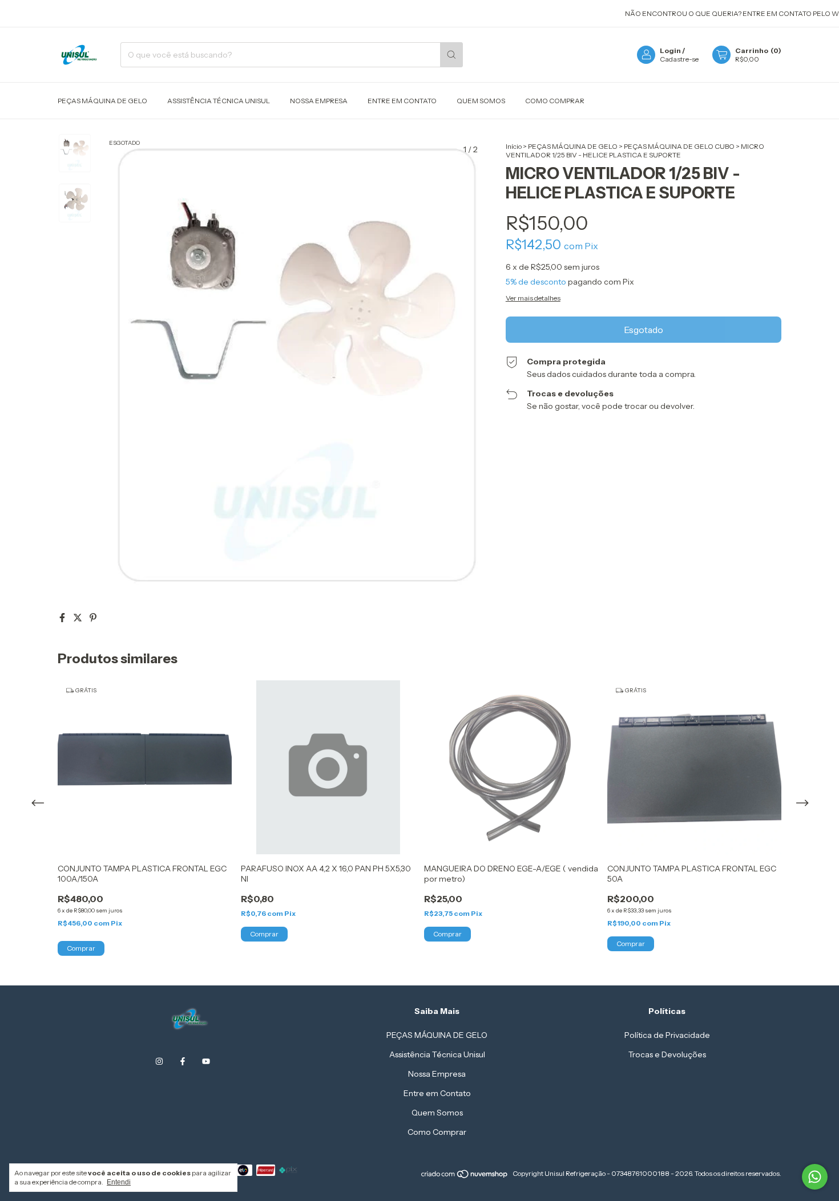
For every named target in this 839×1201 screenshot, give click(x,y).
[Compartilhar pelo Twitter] (78, 617)
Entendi (119, 1182)
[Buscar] (451, 54)
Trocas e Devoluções (667, 1054)
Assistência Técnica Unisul (218, 100)
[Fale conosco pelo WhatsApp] (815, 1177)
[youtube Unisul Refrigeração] (206, 1062)
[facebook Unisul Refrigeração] (183, 1062)
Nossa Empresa (319, 100)
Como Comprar (554, 100)
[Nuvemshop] (465, 1176)
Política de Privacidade (667, 1035)
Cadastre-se (679, 59)
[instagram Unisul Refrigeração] (159, 1062)
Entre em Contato (402, 100)
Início (514, 146)
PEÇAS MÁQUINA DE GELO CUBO (679, 146)
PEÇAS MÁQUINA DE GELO (102, 100)
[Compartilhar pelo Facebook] (63, 617)
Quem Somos (481, 100)
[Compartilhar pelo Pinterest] (93, 617)
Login (670, 50)
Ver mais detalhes (533, 298)
